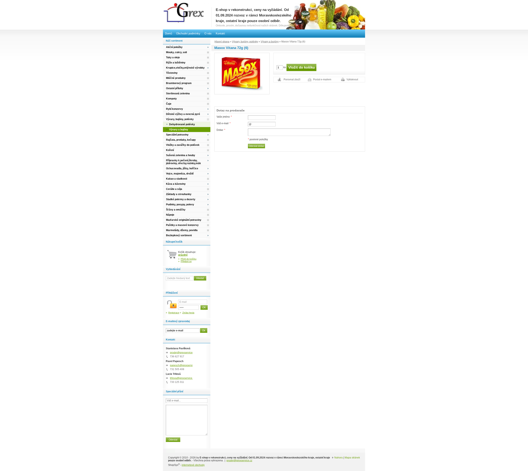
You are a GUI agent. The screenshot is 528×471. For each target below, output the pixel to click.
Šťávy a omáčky (175, 209)
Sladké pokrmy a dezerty (180, 199)
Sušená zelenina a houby (180, 155)
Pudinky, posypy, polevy (180, 204)
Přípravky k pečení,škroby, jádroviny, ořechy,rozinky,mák (183, 162)
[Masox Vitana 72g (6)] (242, 73)
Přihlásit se (186, 261)
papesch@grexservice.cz (184, 365)
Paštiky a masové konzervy (182, 225)
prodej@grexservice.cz (183, 352)
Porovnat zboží (292, 79)
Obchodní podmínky (188, 33)
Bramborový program (179, 83)
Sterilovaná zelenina (178, 93)
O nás (208, 33)
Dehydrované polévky (182, 124)
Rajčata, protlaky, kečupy (181, 139)
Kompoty (171, 98)
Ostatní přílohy (174, 88)
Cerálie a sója (174, 189)
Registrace (173, 312)
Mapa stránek (352, 457)
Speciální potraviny (177, 134)
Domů (168, 33)
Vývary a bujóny (270, 41)
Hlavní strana (221, 41)
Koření (170, 150)
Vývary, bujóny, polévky (245, 41)
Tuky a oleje (173, 57)
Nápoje (170, 214)
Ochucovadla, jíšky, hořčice (182, 168)
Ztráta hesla (188, 312)
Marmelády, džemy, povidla (182, 230)
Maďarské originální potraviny (183, 220)
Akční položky (174, 47)
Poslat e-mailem (322, 79)
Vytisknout (352, 79)
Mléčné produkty (176, 78)
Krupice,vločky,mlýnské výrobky (185, 67)
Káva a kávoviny (176, 183)
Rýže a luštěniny (175, 62)
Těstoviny (172, 72)
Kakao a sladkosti (176, 178)
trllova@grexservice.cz (182, 378)
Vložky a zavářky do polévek (182, 145)
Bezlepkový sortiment (179, 235)
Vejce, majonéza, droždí (179, 173)
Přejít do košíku (188, 259)
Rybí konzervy (174, 109)
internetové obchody (193, 465)
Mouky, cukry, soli (176, 52)
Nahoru (338, 457)
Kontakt (220, 33)
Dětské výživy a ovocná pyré (183, 114)
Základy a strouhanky (178, 194)
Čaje (168, 103)
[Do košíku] (172, 256)
